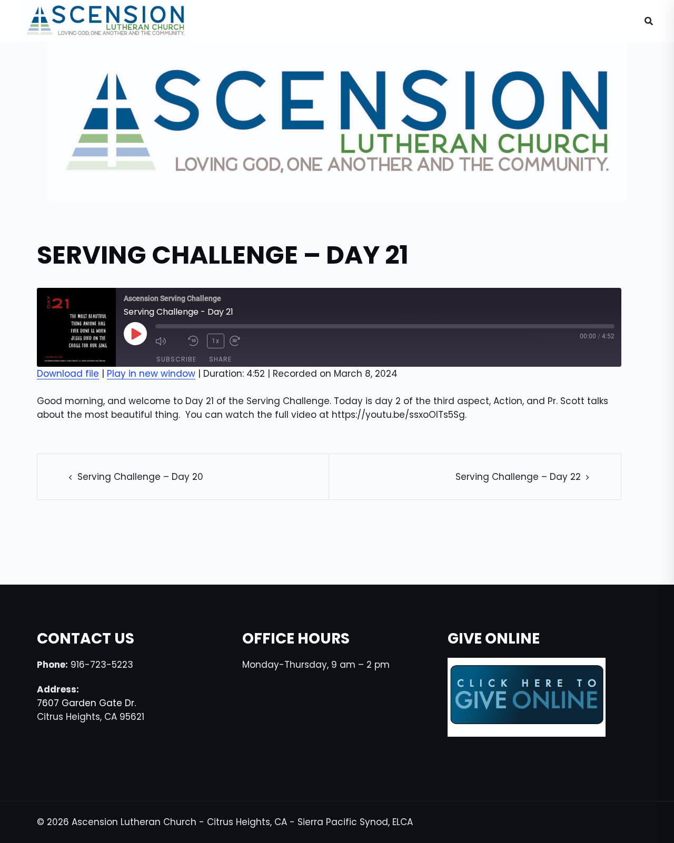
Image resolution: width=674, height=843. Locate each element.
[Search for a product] (649, 21)
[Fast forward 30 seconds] (243, 341)
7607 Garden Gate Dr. (86, 703)
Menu (601, 21)
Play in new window (151, 373)
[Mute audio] (169, 341)
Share (220, 359)
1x (216, 341)
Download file (68, 373)
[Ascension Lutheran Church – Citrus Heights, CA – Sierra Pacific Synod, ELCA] (105, 20)
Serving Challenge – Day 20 (140, 476)
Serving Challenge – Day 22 (518, 476)
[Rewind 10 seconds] (195, 341)
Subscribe (176, 359)
